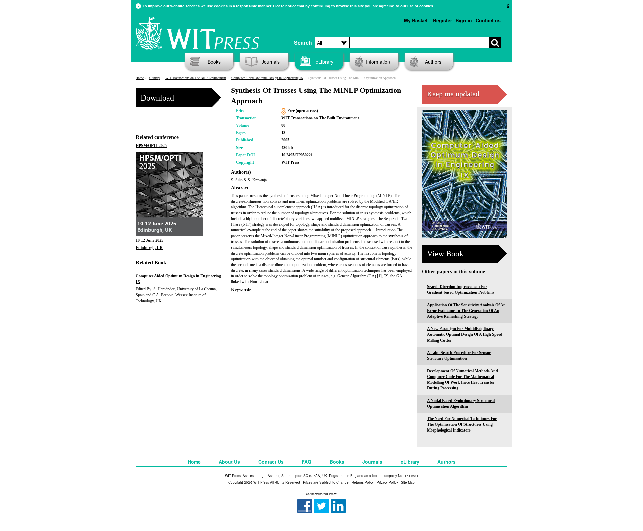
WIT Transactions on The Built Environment (195, 78)
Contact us (488, 20)
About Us (229, 461)
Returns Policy (363, 482)
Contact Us (271, 461)
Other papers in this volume (453, 271)
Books (214, 61)
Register (442, 20)
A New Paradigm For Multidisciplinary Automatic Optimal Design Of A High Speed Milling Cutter (464, 334)
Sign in (464, 20)
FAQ (306, 461)
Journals (271, 61)
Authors (433, 61)
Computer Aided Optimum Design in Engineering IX (267, 78)
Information (378, 61)
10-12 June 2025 (149, 240)
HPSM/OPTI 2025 (151, 145)
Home (140, 78)
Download (157, 97)
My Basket (416, 20)
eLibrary (324, 61)
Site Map (408, 482)
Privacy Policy (387, 482)
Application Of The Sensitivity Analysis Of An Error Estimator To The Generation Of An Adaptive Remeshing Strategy (466, 311)
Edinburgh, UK (149, 247)
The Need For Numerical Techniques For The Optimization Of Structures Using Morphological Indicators (462, 424)
